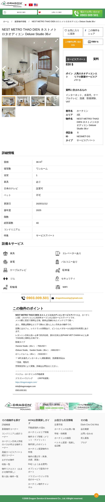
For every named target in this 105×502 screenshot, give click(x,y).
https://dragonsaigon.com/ (26, 382)
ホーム (6, 21)
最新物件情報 (20, 21)
